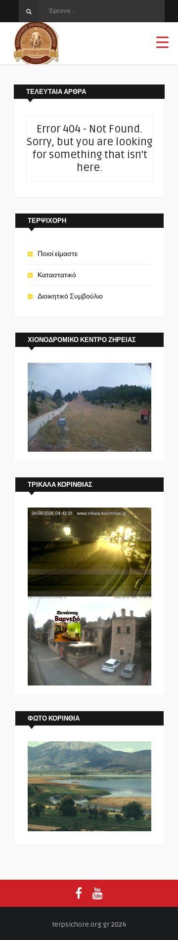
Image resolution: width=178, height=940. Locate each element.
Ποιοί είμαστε (58, 254)
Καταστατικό (57, 275)
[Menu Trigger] (162, 41)
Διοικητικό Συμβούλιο (70, 296)
